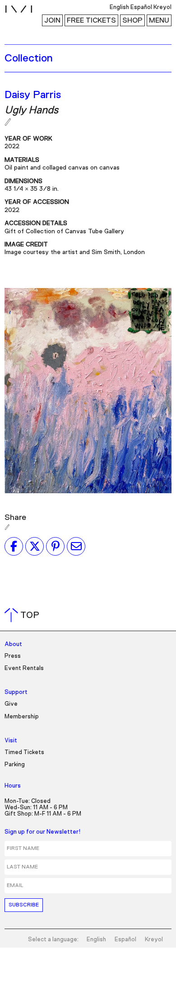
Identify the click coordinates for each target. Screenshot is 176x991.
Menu (159, 20)
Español (125, 940)
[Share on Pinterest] (55, 546)
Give (11, 704)
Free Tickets (91, 20)
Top (23, 615)
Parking (15, 765)
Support (16, 692)
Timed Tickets (24, 752)
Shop (132, 20)
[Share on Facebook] (14, 546)
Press (13, 656)
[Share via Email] (76, 546)
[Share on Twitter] (34, 546)
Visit (11, 741)
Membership (22, 717)
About (13, 644)
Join (52, 20)
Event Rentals (24, 668)
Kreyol (154, 940)
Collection (29, 58)
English (96, 940)
